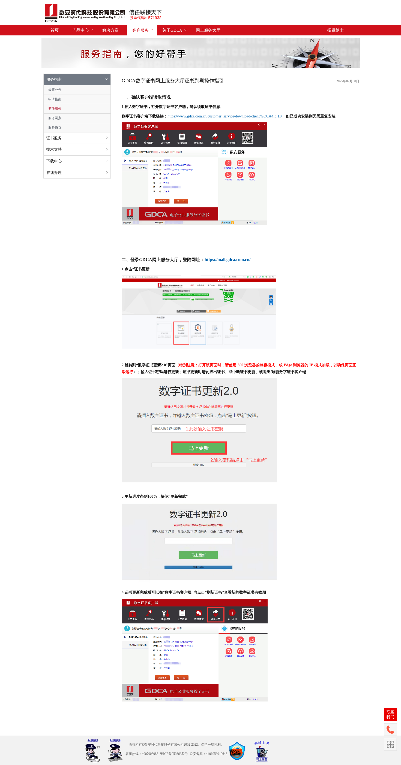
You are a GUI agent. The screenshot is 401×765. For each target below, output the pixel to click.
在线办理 (54, 173)
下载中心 (54, 161)
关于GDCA (172, 30)
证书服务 (54, 138)
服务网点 (54, 118)
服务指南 (54, 79)
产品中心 (80, 30)
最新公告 (54, 90)
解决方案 (110, 30)
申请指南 (54, 99)
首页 (54, 30)
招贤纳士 (335, 30)
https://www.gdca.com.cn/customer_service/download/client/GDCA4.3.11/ (224, 116)
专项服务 (54, 108)
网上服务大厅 (208, 30)
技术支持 (54, 149)
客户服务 (140, 30)
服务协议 (54, 127)
